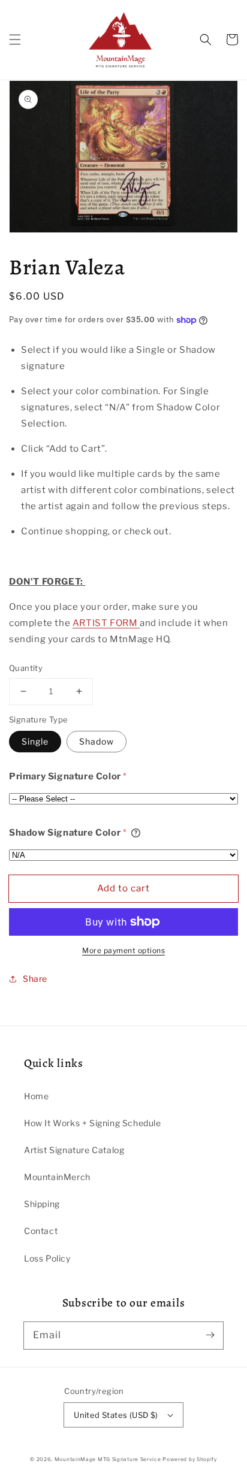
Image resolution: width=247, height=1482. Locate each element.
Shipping (42, 1204)
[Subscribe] (210, 1335)
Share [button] (35, 978)
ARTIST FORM (106, 623)
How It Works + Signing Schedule (92, 1123)
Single (35, 741)
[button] (15, 39)
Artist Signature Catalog (74, 1150)
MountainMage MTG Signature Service (108, 1459)
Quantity (26, 668)
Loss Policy (47, 1258)
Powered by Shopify (189, 1459)
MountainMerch (57, 1177)
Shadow (96, 741)
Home (36, 1096)
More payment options (123, 950)
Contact (41, 1231)
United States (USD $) (116, 1415)
